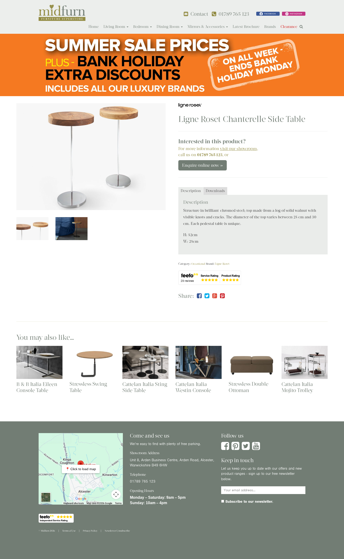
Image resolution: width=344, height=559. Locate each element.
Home (93, 26)
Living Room (114, 26)
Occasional (198, 263)
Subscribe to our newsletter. (248, 501)
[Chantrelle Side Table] (91, 156)
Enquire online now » (202, 165)
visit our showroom (238, 148)
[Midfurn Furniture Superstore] (62, 13)
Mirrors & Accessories (206, 26)
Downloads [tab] (215, 191)
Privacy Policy (90, 530)
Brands (270, 26)
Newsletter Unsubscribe (117, 530)
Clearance (289, 26)
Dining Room (168, 26)
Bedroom (141, 26)
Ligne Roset (222, 263)
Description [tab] (191, 191)
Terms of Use (69, 530)
